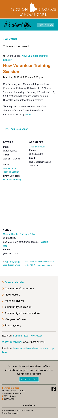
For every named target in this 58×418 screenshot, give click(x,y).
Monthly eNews (14, 300)
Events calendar (14, 282)
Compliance (29, 405)
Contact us (46, 24)
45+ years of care (15, 319)
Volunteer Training (12, 179)
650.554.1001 (9, 399)
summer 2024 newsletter (27, 335)
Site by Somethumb (10, 413)
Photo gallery (13, 325)
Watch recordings (12, 342)
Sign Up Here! (29, 379)
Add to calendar (19, 128)
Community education (18, 307)
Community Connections (19, 288)
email (28, 114)
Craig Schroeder (37, 146)
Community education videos (22, 313)
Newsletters (12, 294)
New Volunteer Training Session (11, 170)
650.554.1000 (9, 396)
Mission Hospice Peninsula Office (19, 234)
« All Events (10, 39)
